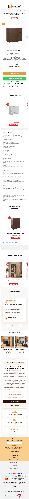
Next (27, 36)
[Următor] (20, 325)
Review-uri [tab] (5, 246)
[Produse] (2, 11)
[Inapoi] (1, 14)
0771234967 (15, 456)
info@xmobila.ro (15, 460)
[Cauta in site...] (27, 10)
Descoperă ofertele (14, 405)
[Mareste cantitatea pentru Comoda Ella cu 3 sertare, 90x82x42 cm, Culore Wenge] (16, 70)
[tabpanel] (14, 35)
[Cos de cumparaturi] (24, 10)
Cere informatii (20, 86)
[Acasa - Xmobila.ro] (14, 6)
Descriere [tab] (4, 129)
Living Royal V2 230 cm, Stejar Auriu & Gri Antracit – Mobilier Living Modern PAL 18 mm (21, 349)
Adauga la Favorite (8, 86)
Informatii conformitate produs (10, 242)
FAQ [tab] (3, 249)
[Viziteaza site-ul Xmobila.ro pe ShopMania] (8, 496)
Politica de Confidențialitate (15, 448)
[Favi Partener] (19, 496)
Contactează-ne (15, 401)
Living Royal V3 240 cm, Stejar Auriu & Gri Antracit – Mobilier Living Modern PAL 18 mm (7, 349)
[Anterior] (8, 325)
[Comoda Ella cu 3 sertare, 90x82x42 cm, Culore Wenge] (14, 35)
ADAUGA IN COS (14, 124)
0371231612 (15, 458)
